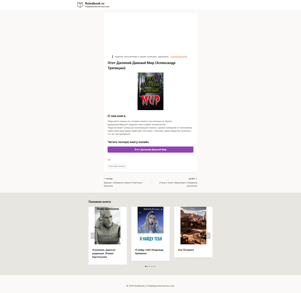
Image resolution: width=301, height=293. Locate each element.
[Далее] (208, 235)
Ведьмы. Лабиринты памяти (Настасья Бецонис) (123, 182)
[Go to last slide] (93, 235)
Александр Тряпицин (117, 166)
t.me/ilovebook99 (179, 56)
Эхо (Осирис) (186, 249)
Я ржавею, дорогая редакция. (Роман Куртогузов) (103, 253)
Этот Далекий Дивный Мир (150, 149)
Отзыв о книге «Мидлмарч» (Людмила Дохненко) (178, 182)
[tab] (145, 266)
